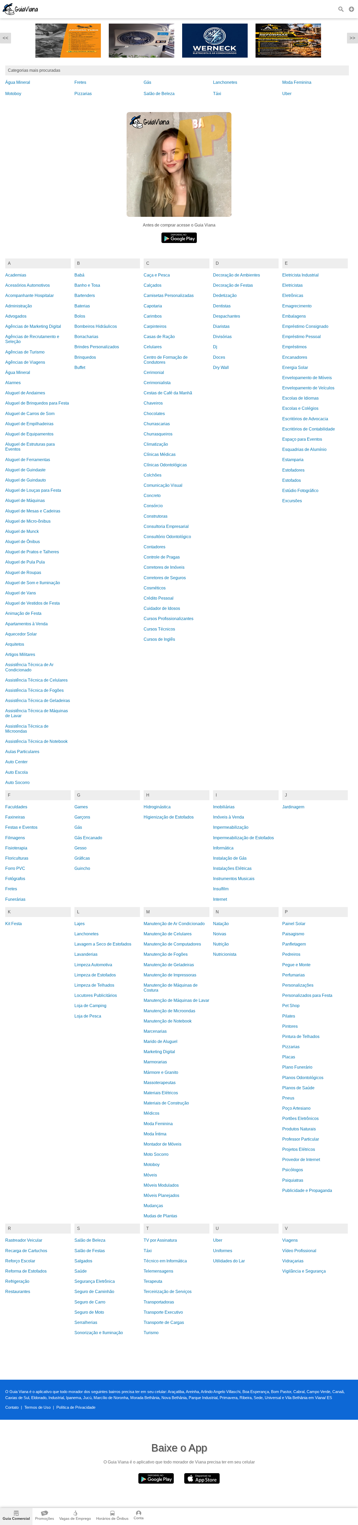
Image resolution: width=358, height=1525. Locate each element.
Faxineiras (15, 817)
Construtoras (155, 516)
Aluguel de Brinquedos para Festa (37, 403)
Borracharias (86, 336)
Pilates (288, 1016)
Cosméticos (155, 588)
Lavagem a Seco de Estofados (102, 944)
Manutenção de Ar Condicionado (174, 923)
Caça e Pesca (157, 275)
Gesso (80, 848)
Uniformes (222, 1250)
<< (5, 38)
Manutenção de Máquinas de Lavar (176, 1000)
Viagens (290, 1240)
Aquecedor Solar (21, 634)
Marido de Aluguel (160, 1041)
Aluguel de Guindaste (25, 470)
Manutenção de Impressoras (170, 975)
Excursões (292, 501)
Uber (286, 93)
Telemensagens (158, 1271)
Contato (12, 1407)
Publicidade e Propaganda (307, 1190)
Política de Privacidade (75, 1407)
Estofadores (293, 470)
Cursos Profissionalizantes (168, 618)
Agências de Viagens (25, 362)
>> (352, 38)
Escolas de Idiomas (300, 398)
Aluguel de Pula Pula (25, 562)
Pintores (290, 1026)
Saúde (80, 1271)
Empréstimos (294, 347)
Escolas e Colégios (300, 408)
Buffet (79, 367)
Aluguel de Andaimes (25, 393)
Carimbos (153, 316)
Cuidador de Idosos (162, 608)
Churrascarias (157, 424)
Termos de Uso (37, 1407)
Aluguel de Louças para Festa (33, 490)
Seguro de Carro (89, 1302)
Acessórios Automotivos (27, 285)
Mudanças (153, 1205)
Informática (223, 848)
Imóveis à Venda (228, 817)
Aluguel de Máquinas (25, 500)
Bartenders (84, 295)
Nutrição (221, 944)
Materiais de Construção (166, 1103)
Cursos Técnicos (159, 629)
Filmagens (15, 838)
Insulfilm (221, 889)
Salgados (83, 1261)
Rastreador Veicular (23, 1240)
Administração (18, 306)
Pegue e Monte (296, 965)
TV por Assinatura (160, 1240)
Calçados (152, 285)
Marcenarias (155, 1031)
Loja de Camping (90, 1005)
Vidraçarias (292, 1261)
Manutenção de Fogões (166, 954)
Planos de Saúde (298, 1088)
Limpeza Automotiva (93, 965)
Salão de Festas (89, 1250)
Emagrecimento (297, 306)
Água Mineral (17, 82)
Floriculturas (16, 858)
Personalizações (297, 985)
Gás (147, 82)
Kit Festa (13, 923)
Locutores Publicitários (95, 995)
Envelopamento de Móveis (307, 377)
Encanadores (294, 357)
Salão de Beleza (159, 93)
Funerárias (15, 899)
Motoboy (13, 93)
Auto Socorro (17, 782)
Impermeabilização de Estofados (243, 838)
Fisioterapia (16, 848)
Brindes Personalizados (96, 347)
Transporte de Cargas (164, 1322)
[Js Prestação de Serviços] (68, 61)
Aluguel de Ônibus (22, 541)
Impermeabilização (230, 827)
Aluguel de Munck (22, 531)
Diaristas (221, 326)
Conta (139, 1518)
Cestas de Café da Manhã (168, 393)
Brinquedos (85, 357)
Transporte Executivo (163, 1312)
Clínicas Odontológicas (165, 465)
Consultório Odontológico (167, 536)
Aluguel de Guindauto (25, 480)
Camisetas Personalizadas (169, 295)
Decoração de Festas (233, 285)
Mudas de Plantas (160, 1216)
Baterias (82, 306)
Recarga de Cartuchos (26, 1250)
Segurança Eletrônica (94, 1281)
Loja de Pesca (87, 1016)
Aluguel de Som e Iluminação (32, 583)
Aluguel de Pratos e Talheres (32, 552)
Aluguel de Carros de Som (30, 413)
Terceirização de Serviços (168, 1291)
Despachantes (226, 316)
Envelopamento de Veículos (308, 388)
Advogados (15, 316)
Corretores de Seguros (165, 578)
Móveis (150, 1175)
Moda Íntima (155, 1134)
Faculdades (16, 807)
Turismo (151, 1332)
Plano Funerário (297, 1067)
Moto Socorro (156, 1154)
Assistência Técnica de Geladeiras (37, 700)
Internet (220, 899)
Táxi (217, 93)
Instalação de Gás (230, 858)
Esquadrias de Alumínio (304, 449)
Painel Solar (293, 923)
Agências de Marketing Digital (33, 326)
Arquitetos (14, 644)
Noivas (219, 934)
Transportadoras (159, 1302)
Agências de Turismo (25, 352)
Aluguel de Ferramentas (27, 459)
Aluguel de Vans (20, 593)
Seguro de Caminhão (94, 1291)
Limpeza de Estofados (95, 975)
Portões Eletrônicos (300, 1118)
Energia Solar (295, 367)
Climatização (156, 444)
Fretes (80, 82)
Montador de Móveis (162, 1144)
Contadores (154, 547)
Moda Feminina (296, 82)
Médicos (151, 1113)
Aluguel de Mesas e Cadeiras (32, 511)
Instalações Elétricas (232, 868)
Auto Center (16, 762)
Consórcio (153, 506)
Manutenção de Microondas (169, 1011)
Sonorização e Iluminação (98, 1332)
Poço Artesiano (296, 1108)
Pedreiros (291, 954)
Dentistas (222, 306)
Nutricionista (224, 954)
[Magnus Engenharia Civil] (215, 61)
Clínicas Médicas (160, 454)
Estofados (291, 480)
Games (81, 807)
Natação (221, 923)
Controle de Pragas (162, 557)
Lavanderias (85, 954)
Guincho (82, 868)
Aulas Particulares (22, 751)
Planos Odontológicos (302, 1077)
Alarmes (13, 382)
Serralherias (85, 1322)
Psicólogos (292, 1170)
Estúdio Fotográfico (300, 490)
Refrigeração (17, 1281)
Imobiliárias (224, 807)
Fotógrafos (15, 878)
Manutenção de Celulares (168, 934)
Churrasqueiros (158, 434)
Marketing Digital (159, 1051)
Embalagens (294, 316)
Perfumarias (293, 975)
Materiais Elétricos (161, 1093)
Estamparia (292, 459)
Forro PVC (15, 868)
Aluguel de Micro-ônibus (28, 521)
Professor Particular (300, 1139)
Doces (219, 357)
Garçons (82, 817)
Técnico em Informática (165, 1261)
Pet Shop (291, 1005)
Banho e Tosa (87, 285)
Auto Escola (16, 772)
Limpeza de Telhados (94, 985)
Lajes (79, 923)
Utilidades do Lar (229, 1261)
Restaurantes (17, 1291)
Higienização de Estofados (169, 817)
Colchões (152, 475)
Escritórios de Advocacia (305, 419)
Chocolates (154, 413)
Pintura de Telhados (300, 1036)
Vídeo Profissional (299, 1250)
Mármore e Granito (161, 1072)
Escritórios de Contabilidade (308, 429)
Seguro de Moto (89, 1312)
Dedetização (225, 295)
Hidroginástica (157, 807)
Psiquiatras (292, 1180)
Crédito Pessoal (158, 598)
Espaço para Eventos (302, 439)
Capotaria (153, 306)
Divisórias (222, 336)
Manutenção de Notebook (168, 1021)
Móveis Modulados (161, 1185)
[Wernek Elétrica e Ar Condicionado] (141, 61)
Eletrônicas (292, 295)
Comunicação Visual (163, 485)
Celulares (153, 347)
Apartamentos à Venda (26, 624)
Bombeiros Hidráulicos (95, 326)
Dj (215, 347)
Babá (79, 275)
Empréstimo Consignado (305, 326)
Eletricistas (292, 285)
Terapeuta (153, 1281)
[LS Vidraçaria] (288, 61)
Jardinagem (293, 807)
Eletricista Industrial (300, 275)
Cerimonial (154, 372)
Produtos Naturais (299, 1129)
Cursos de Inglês (159, 639)
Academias (15, 275)
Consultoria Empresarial (166, 526)
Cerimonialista (157, 382)
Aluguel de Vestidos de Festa (32, 603)
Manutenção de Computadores (172, 944)
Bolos (79, 316)
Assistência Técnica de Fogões (34, 690)
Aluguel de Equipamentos (29, 434)
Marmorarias (155, 1062)
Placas (288, 1057)
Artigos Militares (20, 654)
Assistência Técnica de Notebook (36, 741)
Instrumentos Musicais (233, 878)
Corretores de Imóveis (164, 567)
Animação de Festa (23, 613)
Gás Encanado (88, 838)
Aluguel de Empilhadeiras (29, 424)
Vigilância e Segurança (304, 1271)
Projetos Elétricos (298, 1149)
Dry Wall (221, 367)
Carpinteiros (155, 326)
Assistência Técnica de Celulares (36, 680)
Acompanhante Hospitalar (29, 295)
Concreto (152, 495)
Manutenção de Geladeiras (169, 965)
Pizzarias (83, 93)
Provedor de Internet (301, 1159)
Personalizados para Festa (307, 995)
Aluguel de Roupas (23, 572)
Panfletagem (294, 944)
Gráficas (82, 858)
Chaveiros (153, 403)
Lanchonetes (225, 82)
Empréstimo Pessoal (301, 336)
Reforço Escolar (20, 1261)
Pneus (288, 1098)
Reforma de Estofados (26, 1271)
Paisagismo (293, 934)
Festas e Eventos (21, 827)
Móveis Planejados (161, 1195)
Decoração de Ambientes (236, 275)
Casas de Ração (159, 336)
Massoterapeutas (160, 1082)
